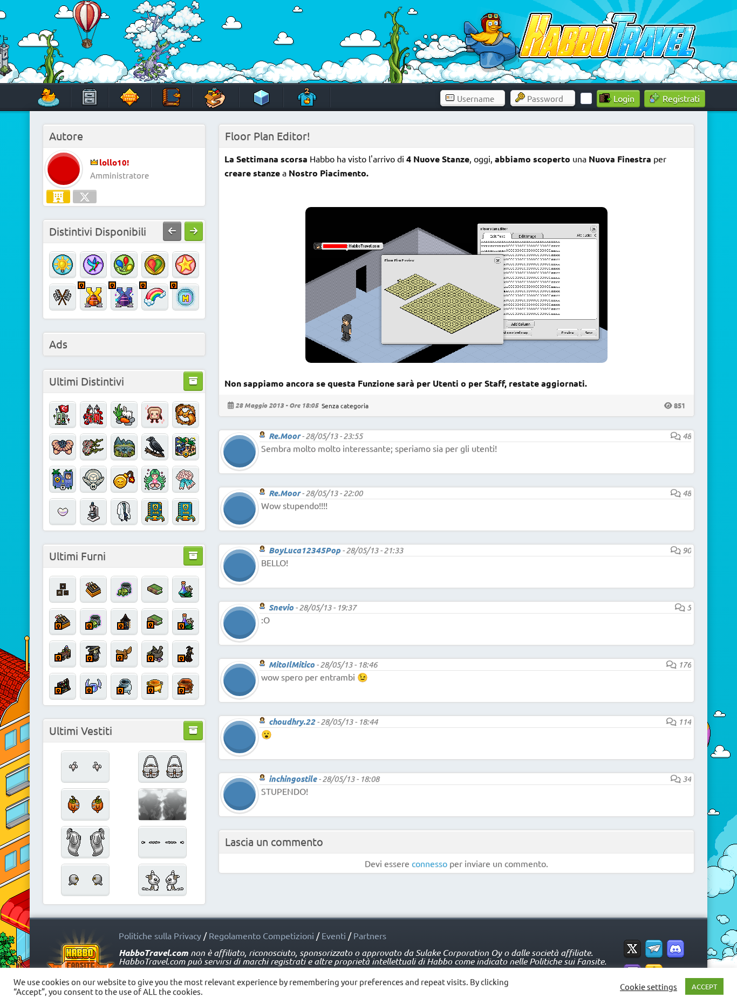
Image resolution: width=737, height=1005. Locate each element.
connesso (429, 863)
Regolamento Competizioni (261, 935)
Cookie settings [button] (648, 987)
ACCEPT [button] (704, 986)
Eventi (334, 935)
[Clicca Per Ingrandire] (456, 359)
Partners (369, 935)
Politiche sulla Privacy (160, 935)
